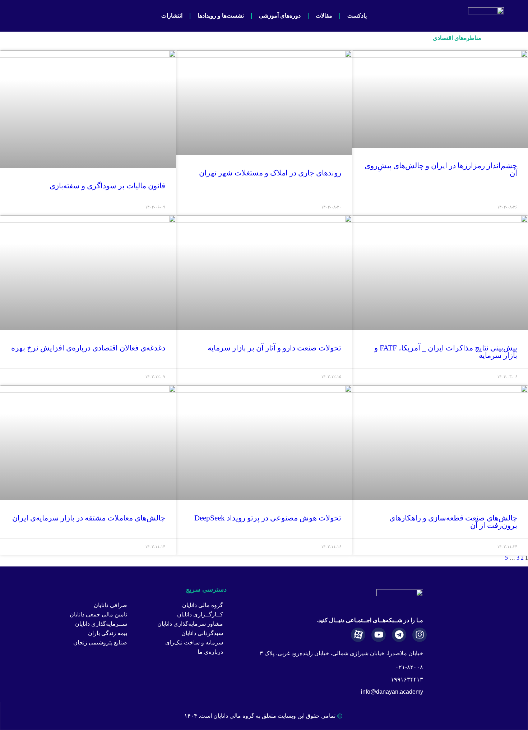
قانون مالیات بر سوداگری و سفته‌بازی (107, 186)
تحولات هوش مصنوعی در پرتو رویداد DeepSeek (267, 518)
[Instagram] (419, 635)
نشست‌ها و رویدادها (221, 16)
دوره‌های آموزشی (280, 16)
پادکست (357, 16)
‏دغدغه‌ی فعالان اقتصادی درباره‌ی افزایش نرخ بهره (88, 348)
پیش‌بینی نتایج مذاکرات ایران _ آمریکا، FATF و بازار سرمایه (445, 352)
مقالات (324, 16)
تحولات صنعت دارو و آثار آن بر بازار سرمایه (274, 348)
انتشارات (171, 16)
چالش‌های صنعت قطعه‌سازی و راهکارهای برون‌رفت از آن (453, 522)
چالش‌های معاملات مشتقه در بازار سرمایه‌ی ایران (88, 518)
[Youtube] (378, 635)
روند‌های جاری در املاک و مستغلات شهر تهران (270, 173)
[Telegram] (399, 635)
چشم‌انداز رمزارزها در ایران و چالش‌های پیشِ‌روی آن (441, 169)
